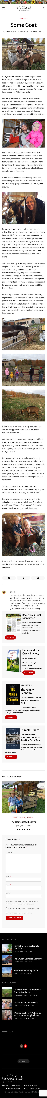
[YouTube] (25, 1046)
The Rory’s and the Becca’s (26, 1002)
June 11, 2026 (18, 962)
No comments (23, 31)
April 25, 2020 (18, 1018)
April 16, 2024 (18, 1005)
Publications (31, 1086)
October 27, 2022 (9, 31)
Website (8, 893)
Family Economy (20, 817)
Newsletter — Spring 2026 (26, 970)
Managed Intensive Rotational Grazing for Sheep (27, 990)
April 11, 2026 (18, 973)
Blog (6, 1086)
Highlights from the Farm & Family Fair (26, 947)
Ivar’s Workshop (33, 1088)
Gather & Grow (13, 1088)
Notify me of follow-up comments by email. (24, 908)
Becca (41, 31)
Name (8, 876)
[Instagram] (21, 1046)
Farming (23, 19)
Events (17, 1086)
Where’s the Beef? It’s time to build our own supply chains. (27, 1014)
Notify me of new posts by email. (20, 913)
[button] (18, 829)
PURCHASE (28, 672)
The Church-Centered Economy (28, 958)
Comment (9, 852)
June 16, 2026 (18, 951)
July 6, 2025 (20, 826)
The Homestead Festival (23, 821)
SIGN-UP (10, 637)
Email (8, 884)
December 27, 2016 (20, 995)
